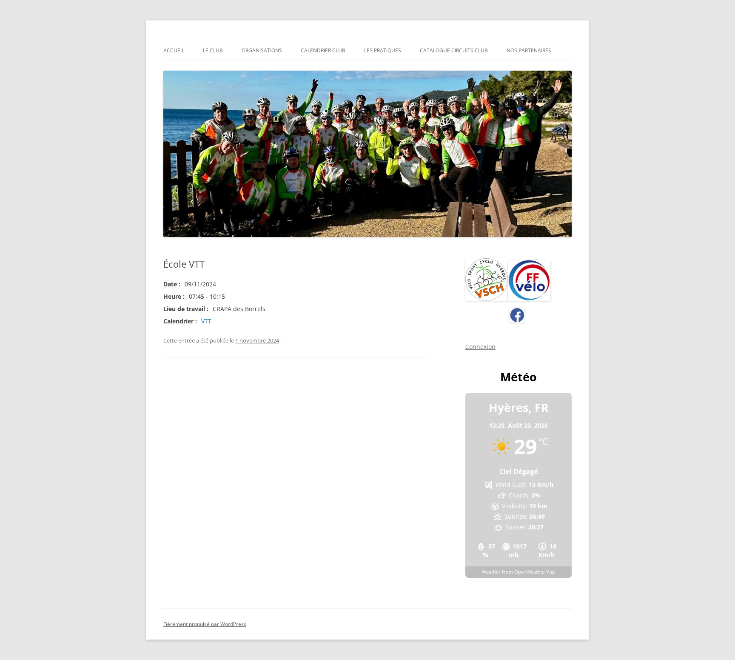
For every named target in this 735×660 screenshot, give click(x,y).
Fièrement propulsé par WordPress (204, 624)
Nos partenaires (529, 50)
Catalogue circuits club (454, 50)
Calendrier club (323, 50)
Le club (213, 50)
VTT (206, 321)
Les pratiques (382, 50)
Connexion (480, 347)
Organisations (262, 50)
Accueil (173, 50)
